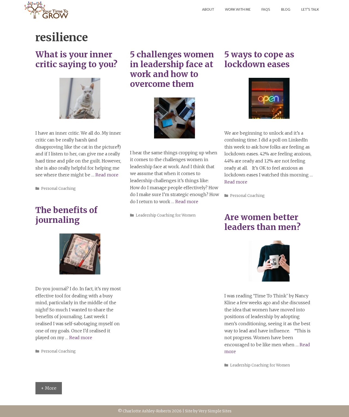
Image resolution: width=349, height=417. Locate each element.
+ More (48, 388)
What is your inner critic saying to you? (76, 59)
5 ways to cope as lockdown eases (259, 59)
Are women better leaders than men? (262, 222)
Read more (106, 175)
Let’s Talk (310, 9)
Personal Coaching (58, 188)
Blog (285, 9)
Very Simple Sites (214, 411)
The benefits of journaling (66, 215)
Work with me (238, 9)
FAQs (265, 9)
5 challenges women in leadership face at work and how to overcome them (172, 69)
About (208, 9)
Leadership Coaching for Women (165, 215)
